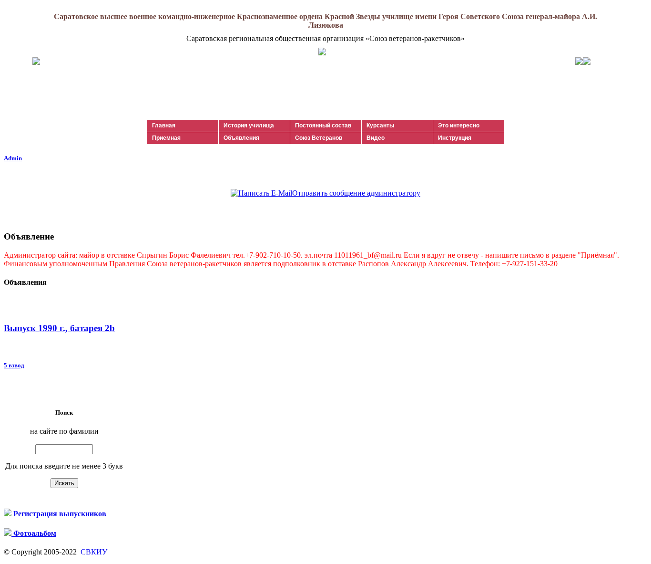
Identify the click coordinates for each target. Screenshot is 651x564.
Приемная (166, 138)
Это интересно (458, 125)
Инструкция (454, 138)
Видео (375, 138)
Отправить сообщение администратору (356, 193)
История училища (249, 125)
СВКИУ (93, 552)
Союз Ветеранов (318, 138)
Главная (163, 125)
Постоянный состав (323, 125)
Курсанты (380, 125)
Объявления (241, 138)
